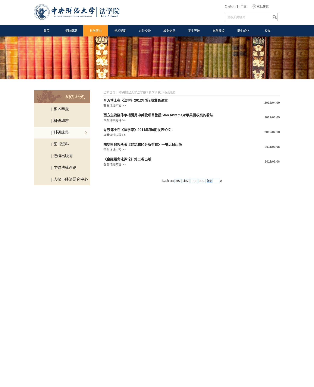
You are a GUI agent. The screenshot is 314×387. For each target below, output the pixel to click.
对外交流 (145, 30)
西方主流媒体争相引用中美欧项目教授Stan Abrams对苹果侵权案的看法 (158, 115)
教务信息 (169, 30)
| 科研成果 (60, 132)
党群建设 (218, 30)
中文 (244, 6)
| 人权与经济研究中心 (69, 179)
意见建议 (263, 6)
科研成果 (169, 92)
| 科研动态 (60, 121)
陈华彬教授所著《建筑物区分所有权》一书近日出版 (142, 144)
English (230, 6)
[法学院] (76, 12)
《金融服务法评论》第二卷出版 (127, 159)
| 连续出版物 (62, 156)
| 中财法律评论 (63, 168)
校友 (268, 30)
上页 (185, 180)
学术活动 (120, 30)
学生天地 (194, 30)
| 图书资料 (60, 144)
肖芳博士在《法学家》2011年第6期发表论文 (137, 130)
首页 (47, 30)
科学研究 (96, 30)
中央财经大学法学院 (132, 92)
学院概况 (71, 30)
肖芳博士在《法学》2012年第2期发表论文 (135, 100)
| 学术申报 (60, 109)
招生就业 (243, 30)
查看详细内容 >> (114, 105)
